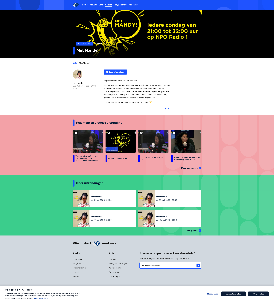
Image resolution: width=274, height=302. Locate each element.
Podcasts (133, 5)
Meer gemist (192, 231)
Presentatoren (79, 268)
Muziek (76, 272)
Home (85, 5)
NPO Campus (115, 276)
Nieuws (93, 5)
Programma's (120, 5)
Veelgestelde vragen (118, 264)
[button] (199, 5)
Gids (101, 5)
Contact (112, 259)
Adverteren (114, 272)
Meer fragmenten (189, 168)
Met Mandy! (78, 83)
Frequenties (78, 259)
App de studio (115, 268)
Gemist (108, 5)
